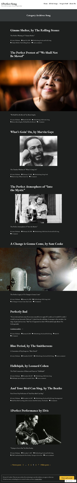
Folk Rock (43, 119)
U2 (58, 333)
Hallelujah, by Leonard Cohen (29, 366)
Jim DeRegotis (22, 378)
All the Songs (53, 4)
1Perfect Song (9, 3)
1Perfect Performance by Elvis (29, 410)
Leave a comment (37, 43)
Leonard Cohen (30, 378)
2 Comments (37, 302)
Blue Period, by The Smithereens (31, 346)
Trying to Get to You (37, 455)
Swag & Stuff (64, 4)
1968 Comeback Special (18, 455)
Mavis (13, 122)
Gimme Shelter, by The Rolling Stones (34, 30)
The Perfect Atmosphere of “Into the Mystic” (31, 188)
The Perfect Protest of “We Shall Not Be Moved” (34, 54)
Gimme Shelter (16, 43)
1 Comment (41, 122)
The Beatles (45, 400)
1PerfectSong (36, 40)
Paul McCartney (37, 400)
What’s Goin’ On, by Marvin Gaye (32, 132)
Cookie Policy (38, 479)
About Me (72, 4)
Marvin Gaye (15, 176)
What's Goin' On (23, 176)
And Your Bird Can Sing (18, 400)
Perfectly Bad (18, 311)
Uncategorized (58, 398)
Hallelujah (14, 378)
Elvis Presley (28, 455)
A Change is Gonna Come (18, 301)
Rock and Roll (44, 40)
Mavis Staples (19, 122)
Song (50, 40)
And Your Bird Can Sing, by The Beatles (36, 388)
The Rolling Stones (25, 43)
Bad (56, 333)
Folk (43, 299)
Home (46, 4)
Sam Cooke (29, 301)
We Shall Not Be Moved (29, 122)
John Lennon (28, 400)
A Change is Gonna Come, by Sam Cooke (36, 244)
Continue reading (15, 329)
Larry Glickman (16, 40)
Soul (46, 174)
